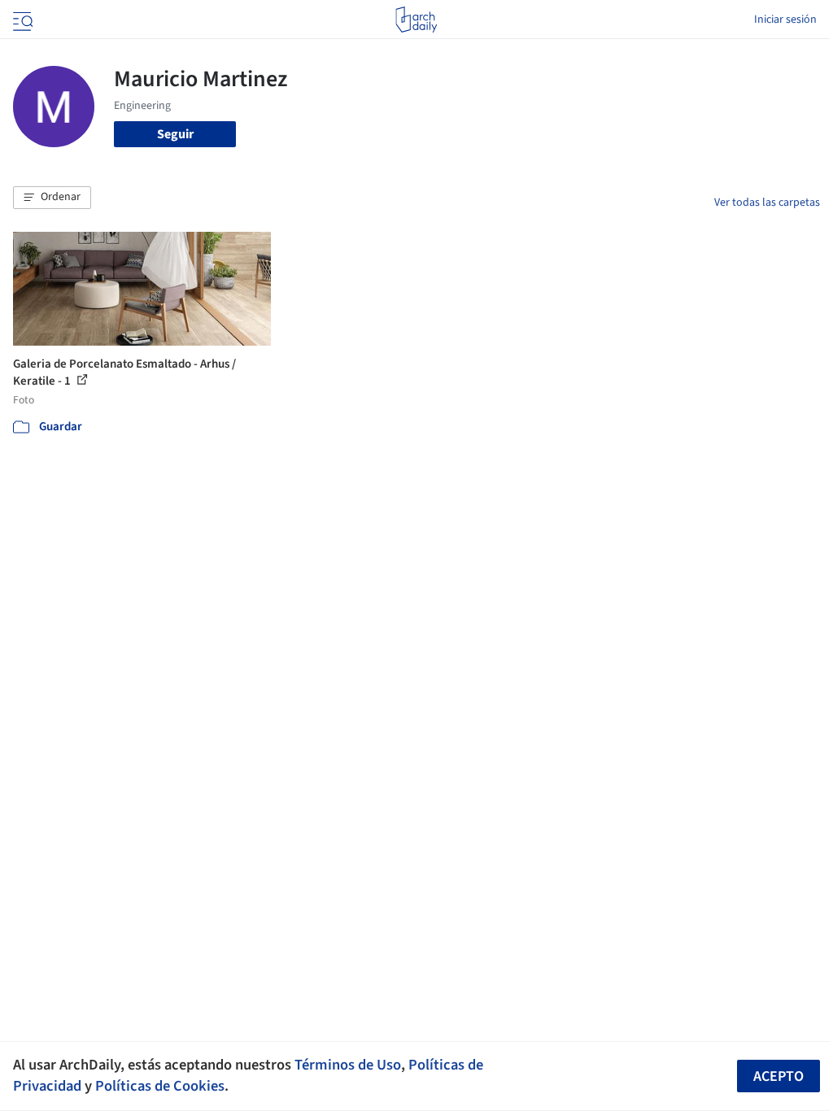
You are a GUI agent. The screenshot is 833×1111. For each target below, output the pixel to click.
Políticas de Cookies (160, 1085)
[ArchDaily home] (416, 20)
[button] (52, 197)
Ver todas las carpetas (767, 202)
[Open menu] (21, 19)
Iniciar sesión (785, 19)
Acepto (778, 1076)
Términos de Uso (347, 1064)
